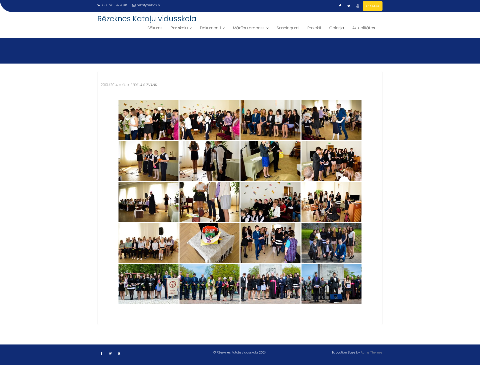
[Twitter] (349, 6)
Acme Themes (371, 352)
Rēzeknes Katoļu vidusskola (147, 18)
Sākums (155, 28)
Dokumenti (210, 28)
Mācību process (248, 28)
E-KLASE (373, 6)
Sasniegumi (288, 28)
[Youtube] (358, 6)
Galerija (336, 28)
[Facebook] (340, 6)
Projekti (314, 28)
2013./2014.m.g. (113, 84)
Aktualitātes (363, 28)
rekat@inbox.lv (148, 5)
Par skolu (179, 28)
